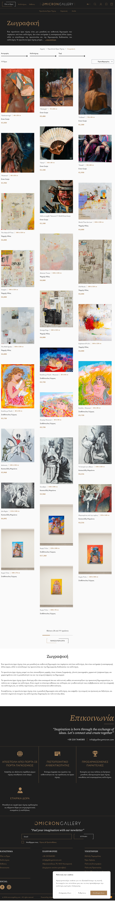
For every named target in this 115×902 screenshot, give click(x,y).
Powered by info (47, 897)
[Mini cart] (112, 4)
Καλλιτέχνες (22, 4)
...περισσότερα (50, 39)
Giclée (74, 11)
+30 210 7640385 (76, 739)
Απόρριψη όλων (65, 893)
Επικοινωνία (4, 867)
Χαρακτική (63, 11)
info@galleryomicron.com (101, 739)
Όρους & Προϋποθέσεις (47, 842)
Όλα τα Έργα (8, 4)
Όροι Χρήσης (90, 860)
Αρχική (42, 49)
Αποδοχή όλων (99, 893)
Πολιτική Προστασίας (93, 867)
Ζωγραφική (71, 49)
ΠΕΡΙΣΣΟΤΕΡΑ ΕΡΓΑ (57, 641)
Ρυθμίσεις (82, 893)
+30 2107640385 (48, 856)
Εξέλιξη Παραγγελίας (93, 856)
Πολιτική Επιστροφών (93, 863)
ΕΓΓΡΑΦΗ (83, 836)
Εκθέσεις (32, 4)
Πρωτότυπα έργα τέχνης (47, 11)
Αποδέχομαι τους (41, 842)
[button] (88, 4)
